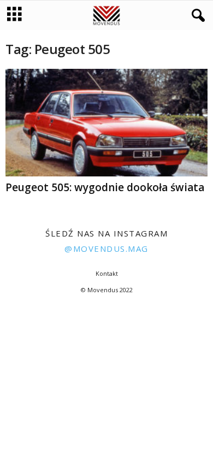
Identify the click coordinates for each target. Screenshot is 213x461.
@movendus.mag (106, 248)
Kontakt (107, 273)
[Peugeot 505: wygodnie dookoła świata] (106, 122)
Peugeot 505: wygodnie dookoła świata (104, 187)
